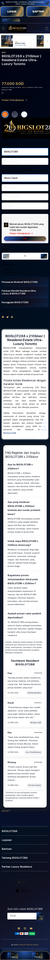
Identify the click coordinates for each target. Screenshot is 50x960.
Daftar (37, 957)
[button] (3, 28)
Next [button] (47, 3)
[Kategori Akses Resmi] (5, 114)
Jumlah (5, 249)
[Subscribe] (40, 916)
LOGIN (11, 11)
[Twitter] (8, 318)
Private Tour (10, 187)
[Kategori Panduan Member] (24, 114)
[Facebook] (4, 318)
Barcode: (19, 69)
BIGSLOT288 (11, 151)
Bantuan (25, 87)
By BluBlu (34, 945)
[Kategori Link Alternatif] (15, 114)
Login (12, 957)
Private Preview (12, 196)
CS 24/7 (8, 206)
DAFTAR (38, 11)
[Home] (17, 28)
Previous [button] (2, 3)
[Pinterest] (13, 318)
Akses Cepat (11, 178)
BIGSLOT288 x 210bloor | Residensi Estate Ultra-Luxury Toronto (25, 3)
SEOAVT (6, 811)
